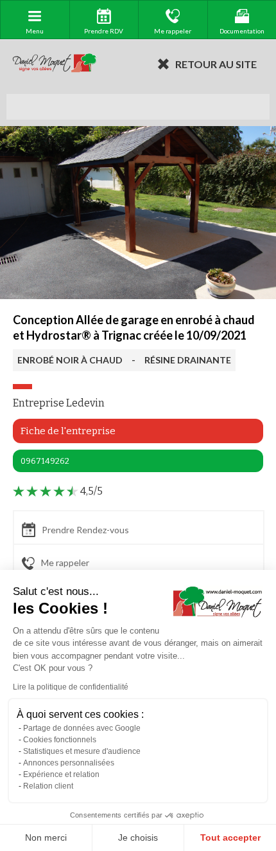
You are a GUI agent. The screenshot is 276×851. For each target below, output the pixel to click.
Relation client (48, 786)
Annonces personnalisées (68, 762)
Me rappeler (65, 562)
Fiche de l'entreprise (68, 431)
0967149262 (45, 461)
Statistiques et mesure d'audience (82, 751)
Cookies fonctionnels (59, 739)
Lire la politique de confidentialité (70, 686)
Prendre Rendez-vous (85, 529)
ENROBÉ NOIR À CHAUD (70, 359)
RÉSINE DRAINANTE (187, 359)
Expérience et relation (61, 774)
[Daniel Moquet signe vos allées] (54, 63)
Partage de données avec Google (82, 728)
